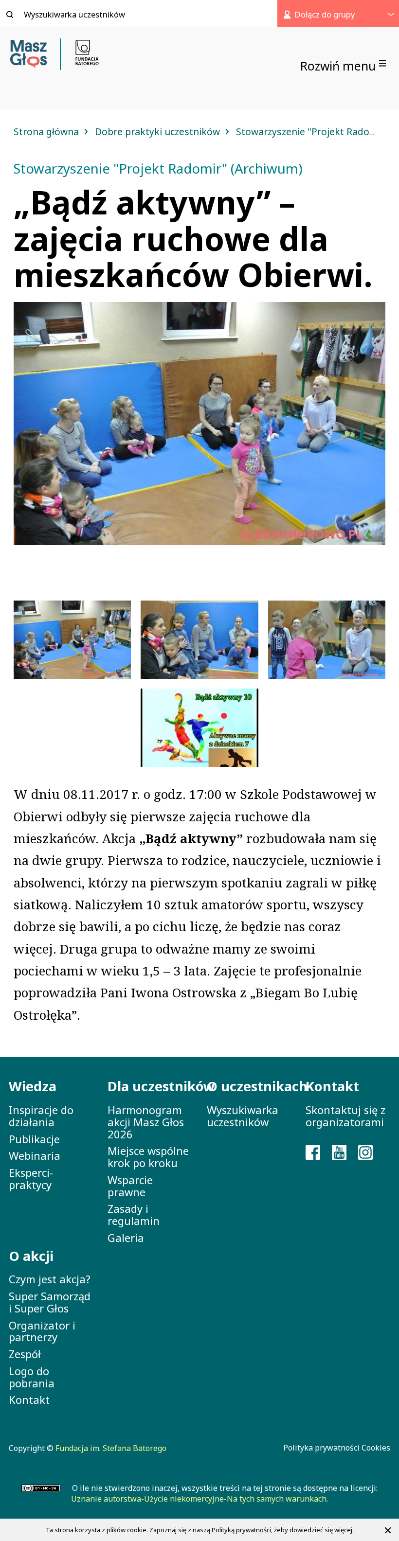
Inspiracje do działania (41, 1115)
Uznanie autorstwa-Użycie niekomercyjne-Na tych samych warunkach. (199, 1498)
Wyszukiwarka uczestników (242, 1115)
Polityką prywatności (241, 1529)
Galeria (126, 1237)
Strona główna (47, 131)
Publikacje (34, 1139)
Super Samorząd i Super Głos (50, 1302)
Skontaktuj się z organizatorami (345, 1115)
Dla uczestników (150, 1086)
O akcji (31, 1256)
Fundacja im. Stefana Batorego (110, 1448)
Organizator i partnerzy (42, 1331)
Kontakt (29, 1399)
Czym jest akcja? (50, 1279)
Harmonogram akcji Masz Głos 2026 (146, 1121)
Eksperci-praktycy (31, 1178)
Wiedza (32, 1086)
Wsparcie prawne (130, 1185)
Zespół (25, 1353)
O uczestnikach (249, 1086)
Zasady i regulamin (134, 1214)
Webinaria (34, 1155)
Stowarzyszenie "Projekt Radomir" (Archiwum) (158, 168)
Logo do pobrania (31, 1377)
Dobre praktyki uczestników (158, 131)
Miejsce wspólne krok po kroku (148, 1156)
